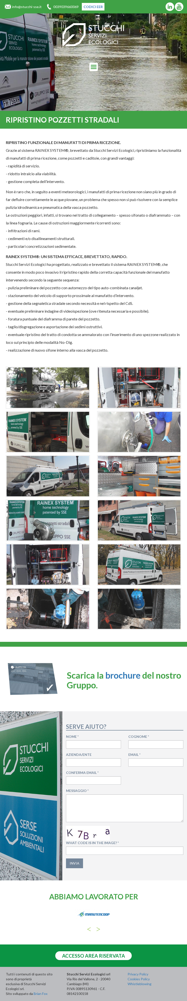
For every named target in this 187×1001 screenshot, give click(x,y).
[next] (98, 929)
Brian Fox (40, 993)
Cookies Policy (139, 979)
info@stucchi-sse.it (27, 7)
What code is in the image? (92, 843)
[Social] (170, 6)
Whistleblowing (139, 984)
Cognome (138, 736)
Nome (72, 736)
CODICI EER (93, 7)
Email (134, 754)
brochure (122, 675)
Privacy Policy (138, 974)
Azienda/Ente (79, 754)
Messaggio (77, 791)
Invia (74, 863)
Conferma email (82, 772)
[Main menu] (93, 67)
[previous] (89, 929)
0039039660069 (66, 7)
